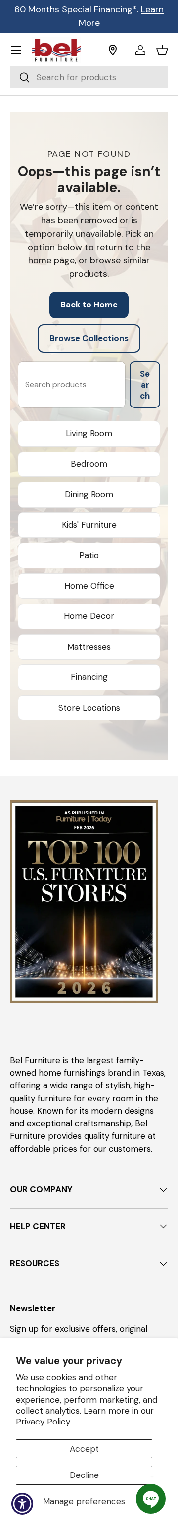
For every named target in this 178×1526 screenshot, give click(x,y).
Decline (84, 1475)
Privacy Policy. (43, 1421)
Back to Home (89, 304)
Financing (89, 676)
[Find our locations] (118, 50)
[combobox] (89, 77)
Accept (84, 1448)
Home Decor (89, 615)
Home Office (89, 585)
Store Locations (89, 707)
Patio (89, 555)
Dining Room (89, 494)
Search (145, 384)
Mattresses (89, 646)
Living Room (89, 433)
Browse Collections (89, 338)
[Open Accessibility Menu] (22, 1504)
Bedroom (89, 463)
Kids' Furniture (89, 524)
